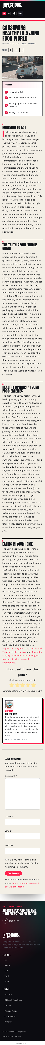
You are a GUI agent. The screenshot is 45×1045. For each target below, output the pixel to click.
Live (6, 971)
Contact (8, 1022)
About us (8, 994)
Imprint (7, 1005)
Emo (6, 960)
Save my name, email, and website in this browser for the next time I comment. (21, 863)
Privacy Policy (10, 1011)
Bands (7, 965)
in (10, 50)
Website (9, 845)
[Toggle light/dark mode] (14, 13)
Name (9, 816)
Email (9, 830)
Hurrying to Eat (14, 92)
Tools (6, 981)
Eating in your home (17, 112)
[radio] (12, 685)
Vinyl (6, 976)
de (9, 13)
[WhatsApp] (21, 50)
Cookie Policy (10, 1016)
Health (23, 44)
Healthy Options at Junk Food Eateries (21, 105)
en (4, 13)
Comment (11, 776)
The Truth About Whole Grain (21, 98)
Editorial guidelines (13, 1000)
